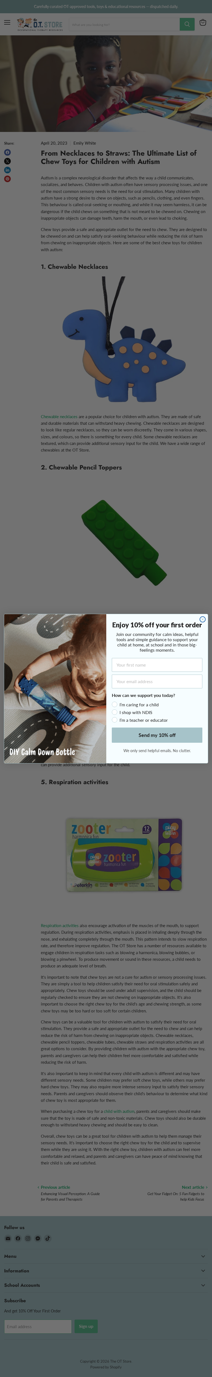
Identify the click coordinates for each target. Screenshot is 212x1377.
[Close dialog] (202, 619)
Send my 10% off (157, 735)
